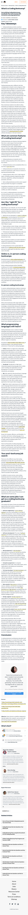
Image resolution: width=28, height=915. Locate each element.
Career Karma (17, 753)
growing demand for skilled (16, 131)
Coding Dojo (22, 426)
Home (14, 881)
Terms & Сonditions (14, 897)
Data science (13, 584)
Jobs (14, 886)
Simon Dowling (14, 17)
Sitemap (14, 899)
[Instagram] (15, 904)
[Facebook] (9, 904)
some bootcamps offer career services (15, 462)
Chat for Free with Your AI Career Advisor (14, 693)
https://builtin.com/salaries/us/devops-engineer (14, 711)
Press (14, 894)
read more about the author (12, 764)
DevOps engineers (16, 596)
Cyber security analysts (20, 609)
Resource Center (14, 892)
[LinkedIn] (3, 806)
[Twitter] (3, 766)
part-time (9, 166)
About (14, 884)
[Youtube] (18, 904)
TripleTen (3, 428)
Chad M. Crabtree (6, 17)
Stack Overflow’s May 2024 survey (16, 342)
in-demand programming (19, 267)
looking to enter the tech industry (17, 247)
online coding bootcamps (16, 259)
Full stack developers (18, 570)
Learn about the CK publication (9, 721)
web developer (17, 550)
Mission (14, 889)
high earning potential (20, 603)
